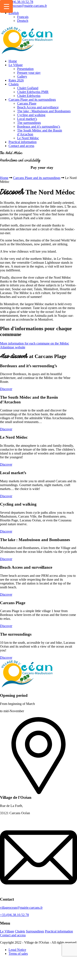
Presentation (25, 69)
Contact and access (21, 146)
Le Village (16, 65)
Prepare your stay (29, 72)
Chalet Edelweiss (28, 96)
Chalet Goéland (27, 88)
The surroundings (29, 122)
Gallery (22, 76)
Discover (6, 389)
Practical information (23, 142)
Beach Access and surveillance (38, 107)
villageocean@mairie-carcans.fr (25, 5)
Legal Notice (17, 950)
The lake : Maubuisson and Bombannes (44, 111)
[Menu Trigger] (6, 6)
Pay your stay (42, 167)
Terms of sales (18, 953)
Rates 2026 (16, 80)
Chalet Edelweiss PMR (33, 92)
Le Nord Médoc (28, 138)
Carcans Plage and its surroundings (32, 99)
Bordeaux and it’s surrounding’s (38, 126)
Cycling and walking (31, 115)
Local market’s (27, 119)
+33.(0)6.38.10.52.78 (18, 2)
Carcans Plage (26, 103)
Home (13, 61)
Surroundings (35, 931)
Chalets (14, 84)
